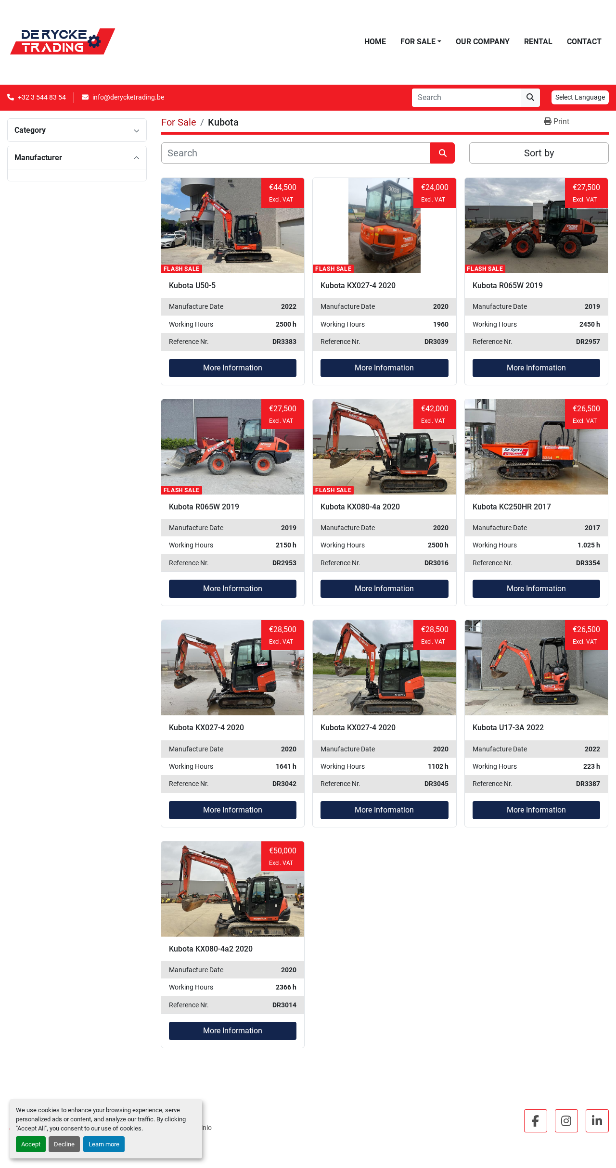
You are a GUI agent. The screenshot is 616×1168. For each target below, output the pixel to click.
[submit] (530, 98)
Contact (584, 41)
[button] (420, 42)
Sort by (539, 153)
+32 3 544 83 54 (42, 97)
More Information (232, 367)
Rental (538, 41)
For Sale (418, 41)
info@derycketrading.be (128, 97)
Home (375, 41)
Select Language (580, 97)
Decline (64, 1144)
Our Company (483, 41)
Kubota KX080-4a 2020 (360, 506)
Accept (30, 1144)
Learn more (104, 1144)
